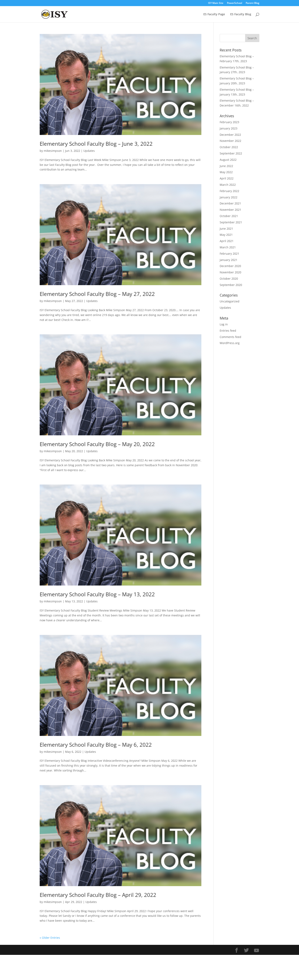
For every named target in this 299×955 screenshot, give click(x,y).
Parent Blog (252, 3)
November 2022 (230, 141)
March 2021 (228, 247)
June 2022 (226, 166)
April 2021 (227, 241)
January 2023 (228, 128)
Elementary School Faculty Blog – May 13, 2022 (97, 594)
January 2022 (228, 197)
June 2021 (226, 228)
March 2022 (228, 185)
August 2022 (228, 160)
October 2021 (229, 216)
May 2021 (226, 235)
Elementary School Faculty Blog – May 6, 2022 (96, 744)
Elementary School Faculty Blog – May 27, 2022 (97, 294)
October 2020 (229, 278)
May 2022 (226, 172)
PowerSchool (234, 3)
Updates (89, 151)
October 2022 (229, 147)
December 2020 (230, 266)
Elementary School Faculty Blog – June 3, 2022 (96, 143)
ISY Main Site (215, 3)
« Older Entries (50, 938)
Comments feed (230, 337)
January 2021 (228, 260)
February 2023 (229, 122)
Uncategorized (229, 301)
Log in (224, 324)
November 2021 (230, 210)
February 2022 (229, 191)
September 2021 (231, 222)
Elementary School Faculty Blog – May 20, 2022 (97, 444)
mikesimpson (53, 151)
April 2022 (227, 178)
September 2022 (231, 153)
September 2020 (231, 285)
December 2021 (230, 203)
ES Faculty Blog (240, 14)
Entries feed (228, 330)
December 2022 (230, 135)
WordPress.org (230, 343)
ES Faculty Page (214, 14)
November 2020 (230, 272)
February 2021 (229, 253)
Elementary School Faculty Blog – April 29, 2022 (98, 895)
